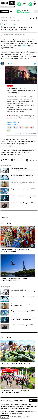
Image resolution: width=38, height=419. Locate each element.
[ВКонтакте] (30, 18)
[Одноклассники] (36, 18)
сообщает (24, 45)
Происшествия (14, 20)
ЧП (15, 24)
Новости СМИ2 (5, 218)
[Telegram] (33, 18)
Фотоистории (6, 223)
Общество (4, 20)
